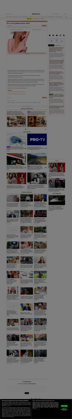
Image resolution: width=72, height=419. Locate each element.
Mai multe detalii (7, 405)
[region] (36, 409)
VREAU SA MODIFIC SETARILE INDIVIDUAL (64, 409)
